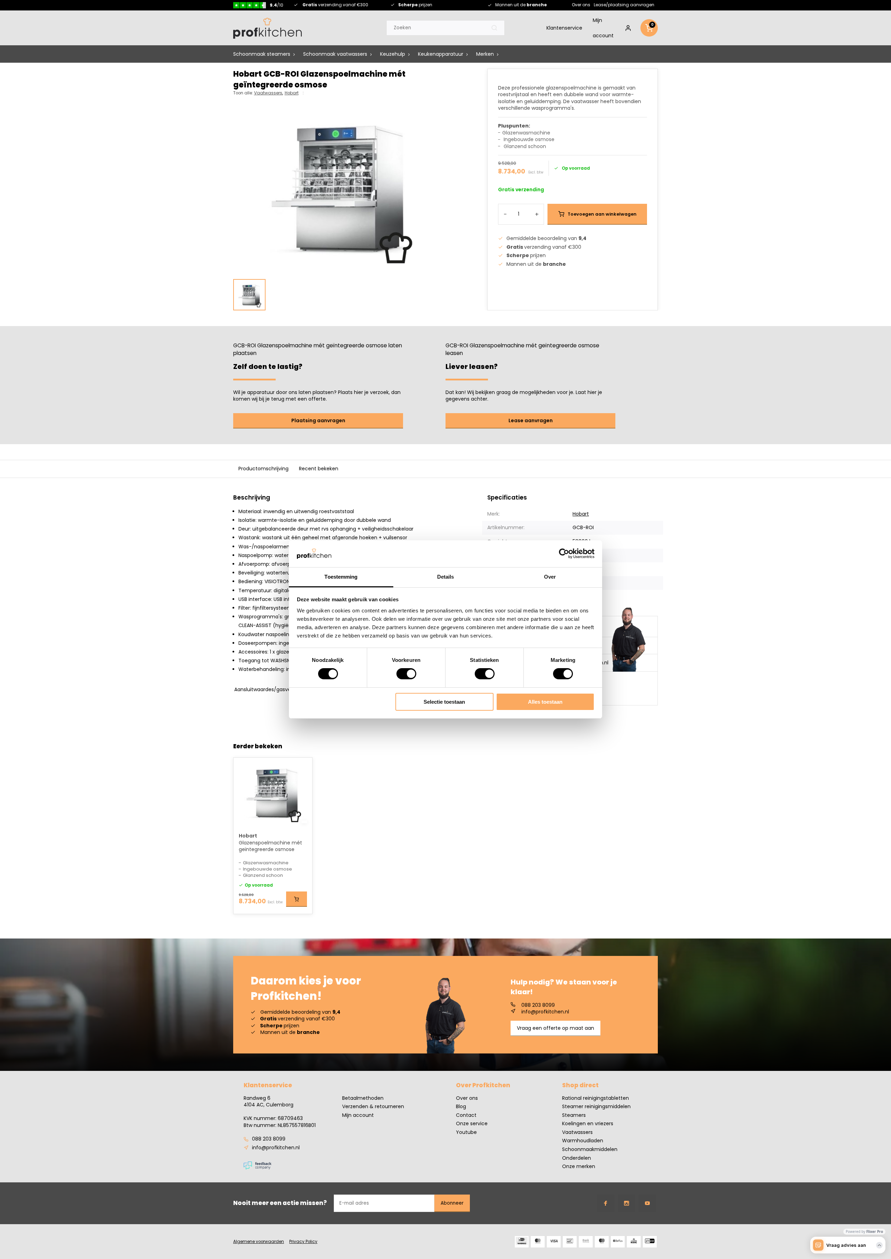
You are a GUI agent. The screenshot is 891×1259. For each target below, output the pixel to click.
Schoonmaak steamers (261, 54)
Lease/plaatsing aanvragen (624, 5)
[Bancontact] (569, 1242)
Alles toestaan (545, 702)
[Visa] (553, 1242)
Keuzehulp (392, 54)
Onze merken (578, 1166)
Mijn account (603, 28)
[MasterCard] (537, 1242)
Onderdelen (576, 1158)
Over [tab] (550, 577)
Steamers (574, 1115)
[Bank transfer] (585, 1242)
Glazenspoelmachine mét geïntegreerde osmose (270, 846)
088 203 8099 (538, 1005)
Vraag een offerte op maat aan (555, 1028)
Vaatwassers (268, 93)
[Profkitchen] (267, 28)
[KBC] (633, 1242)
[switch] (406, 673)
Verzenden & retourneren (373, 1106)
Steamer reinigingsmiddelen (596, 1106)
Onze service (472, 1123)
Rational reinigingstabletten (595, 1098)
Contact (466, 1115)
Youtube (466, 1132)
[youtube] (647, 1203)
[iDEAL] (521, 1242)
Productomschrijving (263, 468)
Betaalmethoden (363, 1098)
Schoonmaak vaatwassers (335, 54)
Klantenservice (564, 28)
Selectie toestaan (444, 702)
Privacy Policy (303, 1241)
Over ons (581, 5)
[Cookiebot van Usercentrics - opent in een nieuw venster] (564, 553)
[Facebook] (605, 1203)
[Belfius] (617, 1242)
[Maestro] (601, 1242)
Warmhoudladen (582, 1140)
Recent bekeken (318, 468)
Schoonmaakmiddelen (589, 1149)
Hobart (292, 93)
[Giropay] (649, 1242)
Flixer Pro (874, 1231)
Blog (461, 1106)
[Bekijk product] (296, 899)
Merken (485, 54)
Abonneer (452, 1203)
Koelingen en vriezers (587, 1123)
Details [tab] (445, 577)
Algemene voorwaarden (258, 1241)
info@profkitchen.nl (545, 1012)
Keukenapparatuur (440, 54)
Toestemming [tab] (340, 577)
